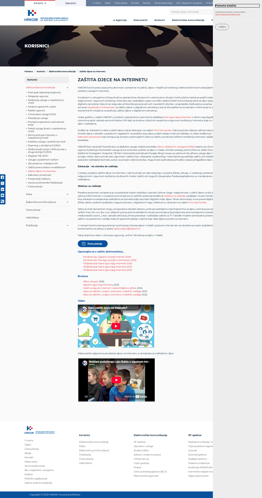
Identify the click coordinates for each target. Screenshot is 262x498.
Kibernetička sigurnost (146, 476)
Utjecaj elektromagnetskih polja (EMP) (209, 446)
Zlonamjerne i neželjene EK (43, 163)
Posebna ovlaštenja (198, 463)
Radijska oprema (197, 459)
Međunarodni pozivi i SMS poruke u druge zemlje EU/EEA (47, 150)
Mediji (28, 453)
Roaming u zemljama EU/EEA (44, 145)
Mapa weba (31, 461)
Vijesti (108, 3)
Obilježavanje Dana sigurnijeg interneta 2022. (107, 270)
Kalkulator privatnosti (89, 137)
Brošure (83, 276)
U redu (222, 27)
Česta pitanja (121, 3)
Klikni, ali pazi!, (90, 281)
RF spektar (140, 442)
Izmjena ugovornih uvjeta (42, 106)
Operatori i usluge (143, 446)
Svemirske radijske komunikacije (206, 471)
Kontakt (135, 3)
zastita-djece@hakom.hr (127, 228)
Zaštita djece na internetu (42, 171)
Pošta (29, 194)
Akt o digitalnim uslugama (189, 3)
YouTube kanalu (163, 130)
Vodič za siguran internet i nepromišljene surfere (109, 288)
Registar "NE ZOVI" (38, 156)
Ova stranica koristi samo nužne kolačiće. (230, 13)
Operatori (70, 3)
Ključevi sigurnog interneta (98, 285)
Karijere (146, 3)
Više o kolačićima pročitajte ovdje (227, 14)
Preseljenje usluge (38, 118)
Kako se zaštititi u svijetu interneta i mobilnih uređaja (112, 291)
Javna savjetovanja (163, 3)
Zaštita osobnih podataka (38, 483)
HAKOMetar (32, 217)
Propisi (137, 467)
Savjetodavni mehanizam (101, 107)
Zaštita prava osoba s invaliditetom (47, 167)
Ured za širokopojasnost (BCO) (150, 471)
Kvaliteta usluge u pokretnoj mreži (47, 141)
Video (81, 301)
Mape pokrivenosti (198, 476)
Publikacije (32, 225)
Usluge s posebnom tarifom (43, 159)
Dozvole (192, 450)
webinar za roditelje (174, 196)
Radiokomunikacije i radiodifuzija (206, 442)
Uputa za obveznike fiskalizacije (45, 182)
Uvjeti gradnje (141, 463)
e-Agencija (119, 20)
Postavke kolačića (225, 5)
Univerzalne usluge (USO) (42, 114)
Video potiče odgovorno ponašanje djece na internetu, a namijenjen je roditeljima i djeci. (153, 220)
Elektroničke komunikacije (188, 20)
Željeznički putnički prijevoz (41, 202)
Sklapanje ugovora (38, 96)
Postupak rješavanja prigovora (44, 92)
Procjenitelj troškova (39, 179)
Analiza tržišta (141, 450)
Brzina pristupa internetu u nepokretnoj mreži (43, 136)
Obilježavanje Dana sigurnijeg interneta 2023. (107, 266)
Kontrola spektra (197, 454)
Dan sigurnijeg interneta (177, 117)
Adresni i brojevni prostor (147, 454)
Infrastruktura (141, 459)
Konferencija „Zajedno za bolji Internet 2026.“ (107, 257)
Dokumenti (140, 20)
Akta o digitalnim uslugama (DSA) (176, 146)
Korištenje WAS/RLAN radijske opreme (209, 467)
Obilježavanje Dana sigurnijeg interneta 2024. (108, 263)
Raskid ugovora (36, 110)
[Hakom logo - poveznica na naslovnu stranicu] (47, 14)
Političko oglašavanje (36, 478)
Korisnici (38, 3)
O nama (97, 3)
